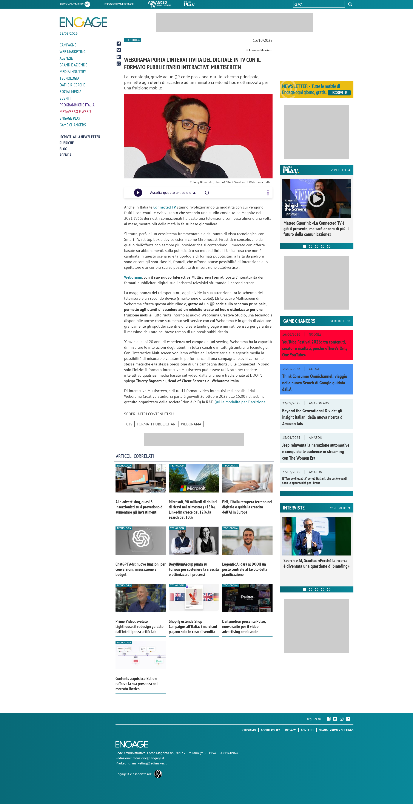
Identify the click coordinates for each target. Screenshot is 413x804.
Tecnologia (69, 78)
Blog (63, 148)
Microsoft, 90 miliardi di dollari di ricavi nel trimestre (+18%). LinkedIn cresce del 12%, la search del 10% (193, 509)
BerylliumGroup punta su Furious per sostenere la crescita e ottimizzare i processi (194, 569)
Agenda (65, 154)
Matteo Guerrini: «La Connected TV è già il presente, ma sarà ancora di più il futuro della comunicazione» (316, 228)
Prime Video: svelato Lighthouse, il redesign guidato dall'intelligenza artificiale (139, 626)
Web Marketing (73, 51)
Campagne (68, 45)
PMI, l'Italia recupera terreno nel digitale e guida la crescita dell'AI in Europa (247, 507)
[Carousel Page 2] (310, 246)
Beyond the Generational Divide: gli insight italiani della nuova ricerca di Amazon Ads (313, 417)
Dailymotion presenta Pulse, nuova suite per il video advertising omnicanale (244, 626)
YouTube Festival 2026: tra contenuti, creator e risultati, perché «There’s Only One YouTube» (314, 348)
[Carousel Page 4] (322, 246)
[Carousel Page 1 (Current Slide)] (304, 246)
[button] (350, 4)
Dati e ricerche (73, 85)
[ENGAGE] (83, 22)
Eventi (65, 98)
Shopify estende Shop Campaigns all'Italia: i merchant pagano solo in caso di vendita (193, 626)
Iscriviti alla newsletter (80, 136)
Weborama (133, 277)
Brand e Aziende (73, 65)
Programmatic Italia (77, 105)
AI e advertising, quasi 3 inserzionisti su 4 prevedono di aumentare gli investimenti (139, 507)
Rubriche (67, 142)
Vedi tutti (338, 170)
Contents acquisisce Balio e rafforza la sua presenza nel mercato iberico (137, 683)
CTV (129, 424)
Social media (70, 91)
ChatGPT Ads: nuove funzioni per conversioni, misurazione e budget (141, 569)
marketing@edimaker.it (149, 763)
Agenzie (66, 58)
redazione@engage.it (148, 758)
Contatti (307, 730)
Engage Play (70, 118)
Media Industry (73, 71)
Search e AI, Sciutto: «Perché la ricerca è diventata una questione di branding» (317, 563)
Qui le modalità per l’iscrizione (239, 401)
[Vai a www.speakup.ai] (268, 192)
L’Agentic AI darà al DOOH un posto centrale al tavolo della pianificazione (244, 569)
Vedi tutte (338, 508)
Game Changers (73, 125)
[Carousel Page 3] (316, 246)
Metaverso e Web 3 (75, 111)
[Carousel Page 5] (328, 246)
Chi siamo (249, 730)
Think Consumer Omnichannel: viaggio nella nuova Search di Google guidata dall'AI (314, 382)
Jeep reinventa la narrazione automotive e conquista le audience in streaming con (315, 451)
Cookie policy (270, 730)
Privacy (290, 730)
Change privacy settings (336, 730)
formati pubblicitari (157, 424)
